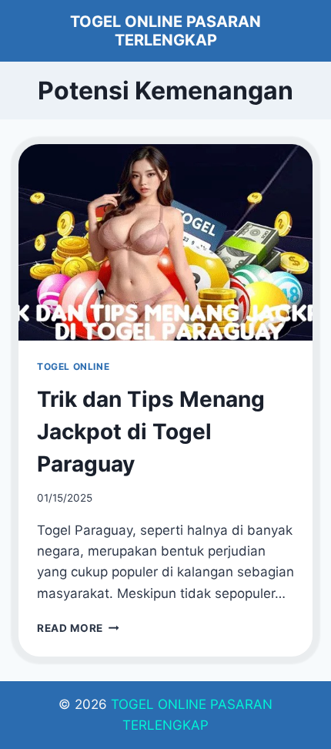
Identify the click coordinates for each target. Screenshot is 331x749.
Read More (78, 628)
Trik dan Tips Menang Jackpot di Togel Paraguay (151, 431)
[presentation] (165, 242)
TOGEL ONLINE (73, 366)
